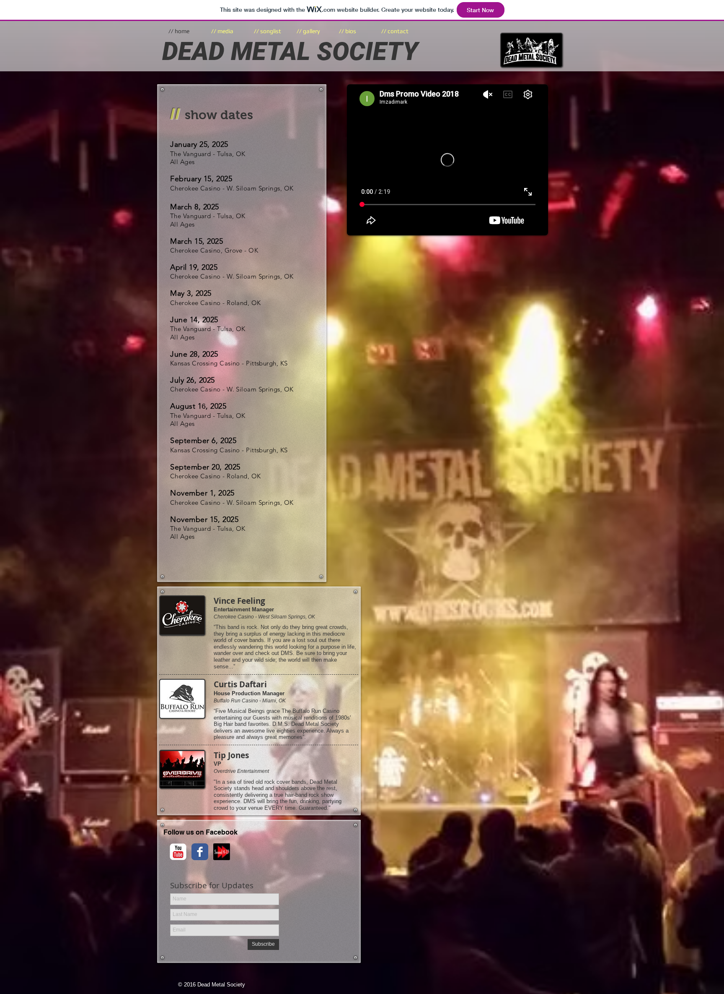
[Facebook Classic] (199, 851)
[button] (354, 31)
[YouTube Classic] (178, 851)
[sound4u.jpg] (221, 851)
